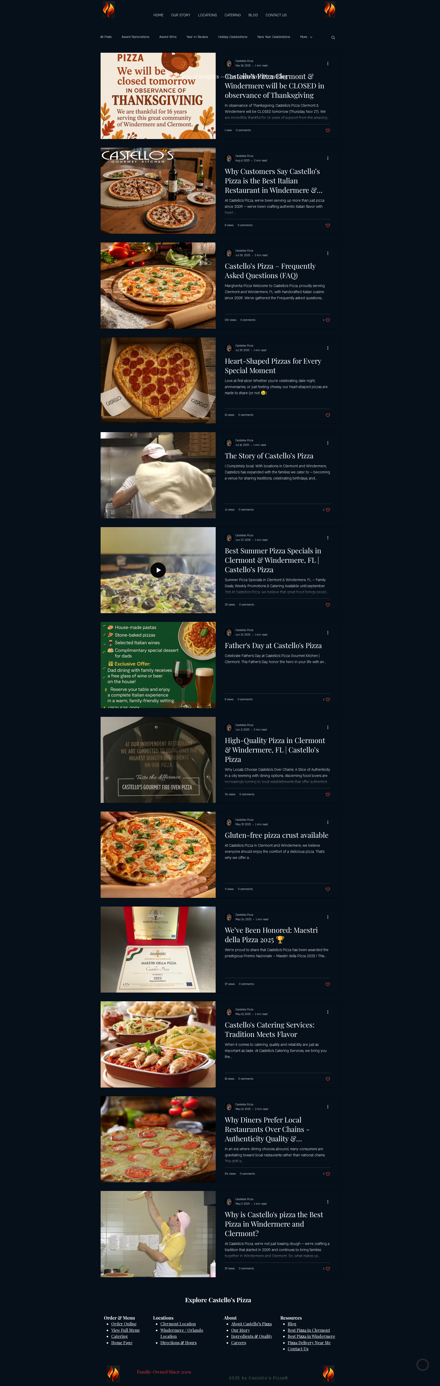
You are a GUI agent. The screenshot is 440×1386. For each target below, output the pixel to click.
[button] (333, 37)
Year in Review (197, 37)
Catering (119, 1336)
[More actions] (329, 63)
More (303, 37)
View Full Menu (125, 1330)
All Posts (106, 37)
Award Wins (167, 37)
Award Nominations (135, 37)
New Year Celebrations (273, 37)
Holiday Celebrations (232, 37)
